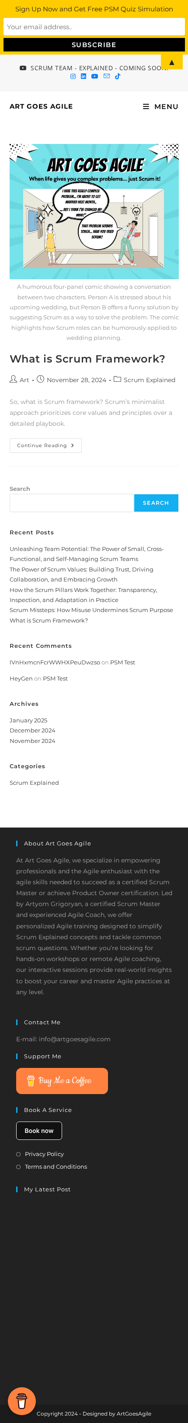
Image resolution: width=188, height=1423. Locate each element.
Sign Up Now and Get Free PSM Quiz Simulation (94, 9)
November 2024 (33, 740)
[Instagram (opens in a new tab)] (73, 76)
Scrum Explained (149, 380)
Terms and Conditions (56, 1166)
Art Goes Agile (41, 106)
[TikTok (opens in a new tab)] (116, 76)
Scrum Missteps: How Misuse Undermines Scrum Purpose (91, 609)
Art (24, 380)
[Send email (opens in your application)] (106, 76)
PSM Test (122, 662)
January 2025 (28, 720)
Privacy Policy (44, 1153)
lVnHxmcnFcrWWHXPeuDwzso (55, 662)
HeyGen (21, 678)
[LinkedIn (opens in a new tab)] (83, 76)
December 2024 (33, 730)
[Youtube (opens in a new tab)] (95, 76)
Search (20, 488)
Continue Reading (49, 447)
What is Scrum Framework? (88, 358)
